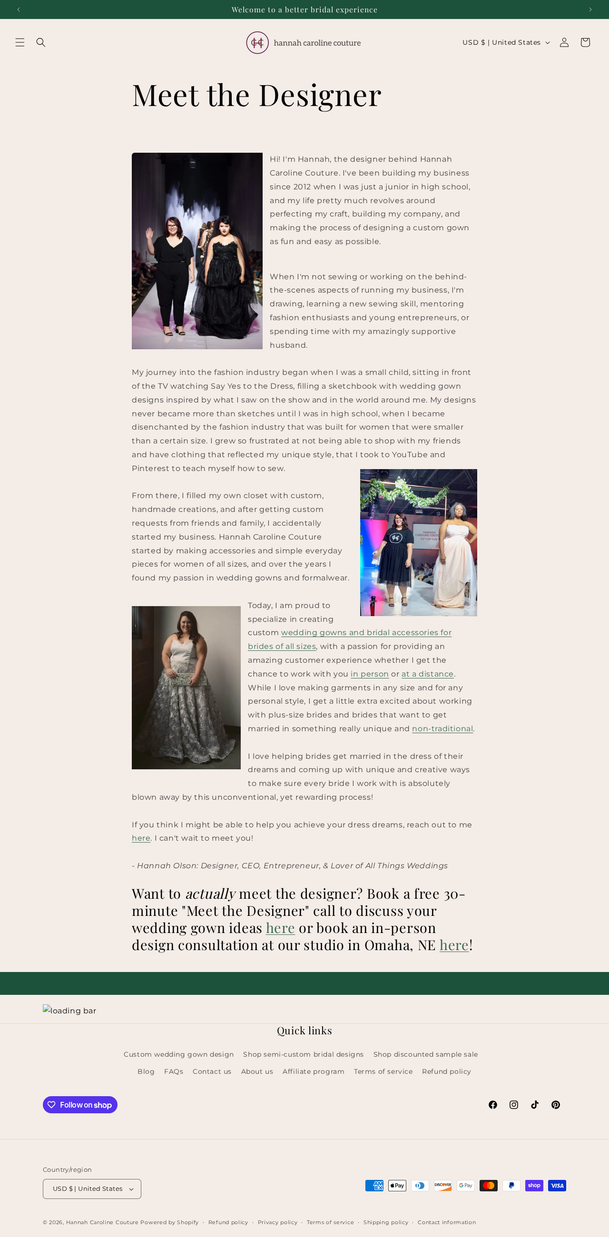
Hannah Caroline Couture (102, 1222)
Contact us (212, 1071)
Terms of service (383, 1071)
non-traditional (442, 728)
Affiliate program (313, 1071)
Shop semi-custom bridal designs (303, 1054)
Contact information (447, 1222)
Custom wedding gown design (179, 1054)
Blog (146, 1071)
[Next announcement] (590, 9)
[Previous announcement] (18, 9)
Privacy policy (278, 1222)
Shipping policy (386, 1222)
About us (257, 1071)
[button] (20, 42)
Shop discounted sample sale (425, 1054)
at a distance (428, 673)
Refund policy (446, 1071)
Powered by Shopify (169, 1222)
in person (370, 673)
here (141, 838)
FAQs (173, 1071)
